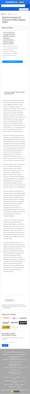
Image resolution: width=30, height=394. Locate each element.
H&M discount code (15, 358)
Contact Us (19, 386)
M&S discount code (8, 354)
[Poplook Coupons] (14, 328)
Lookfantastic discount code (15, 361)
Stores (9, 14)
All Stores (18, 377)
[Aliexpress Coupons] (6, 318)
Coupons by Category (9, 377)
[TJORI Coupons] (23, 323)
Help (15, 378)
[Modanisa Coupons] (6, 323)
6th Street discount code (20, 354)
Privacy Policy (11, 386)
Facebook (22, 381)
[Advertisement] (14, 76)
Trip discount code (14, 369)
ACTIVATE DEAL (12, 61)
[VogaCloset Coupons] (14, 323)
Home (4, 14)
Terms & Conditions (20, 384)
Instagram (14, 382)
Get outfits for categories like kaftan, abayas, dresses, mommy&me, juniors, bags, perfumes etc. (9, 38)
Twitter (16, 381)
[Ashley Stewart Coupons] (14, 318)
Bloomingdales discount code (15, 356)
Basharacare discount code (20, 359)
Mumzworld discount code (15, 365)
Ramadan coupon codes (15, 373)
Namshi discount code (14, 364)
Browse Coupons (23, 9)
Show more (7, 307)
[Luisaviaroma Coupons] (23, 318)
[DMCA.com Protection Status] (15, 391)
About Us (11, 384)
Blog (23, 377)
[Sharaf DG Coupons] (6, 328)
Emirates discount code (20, 367)
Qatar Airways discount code (14, 372)
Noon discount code (20, 352)
